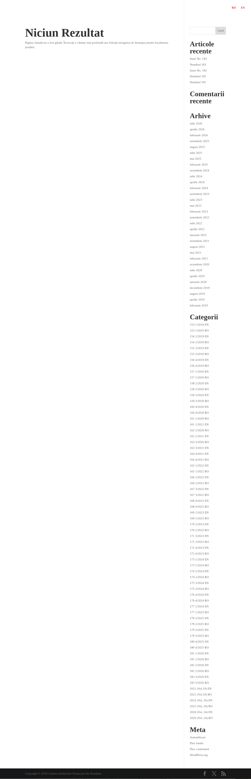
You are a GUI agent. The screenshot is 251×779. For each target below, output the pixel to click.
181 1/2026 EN (199, 653)
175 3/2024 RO (199, 588)
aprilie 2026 (197, 129)
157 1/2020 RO (199, 377)
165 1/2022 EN (199, 465)
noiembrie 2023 (199, 193)
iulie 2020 (196, 270)
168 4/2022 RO (199, 506)
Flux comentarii (199, 749)
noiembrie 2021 (199, 240)
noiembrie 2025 (199, 141)
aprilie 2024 (197, 182)
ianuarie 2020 (198, 282)
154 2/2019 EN (199, 336)
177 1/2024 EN (199, 606)
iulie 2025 (196, 152)
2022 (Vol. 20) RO (201, 706)
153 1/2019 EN (199, 324)
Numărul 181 (198, 82)
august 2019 (197, 293)
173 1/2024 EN (199, 559)
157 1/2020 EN (199, 371)
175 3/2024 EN (199, 582)
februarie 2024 (199, 188)
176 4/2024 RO (199, 600)
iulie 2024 (196, 176)
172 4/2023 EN (199, 547)
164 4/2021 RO (199, 459)
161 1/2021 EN (199, 424)
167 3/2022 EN (199, 489)
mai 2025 (195, 158)
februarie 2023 (199, 211)
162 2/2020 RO (199, 430)
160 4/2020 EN (199, 406)
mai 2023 (195, 205)
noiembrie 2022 (199, 217)
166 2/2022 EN (199, 477)
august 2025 (197, 147)
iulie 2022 (196, 223)
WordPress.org (199, 754)
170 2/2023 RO (199, 530)
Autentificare (198, 737)
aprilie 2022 (197, 229)
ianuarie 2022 (198, 235)
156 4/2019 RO (199, 365)
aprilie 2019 (197, 299)
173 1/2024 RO (199, 565)
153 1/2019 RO (199, 330)
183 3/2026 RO (199, 682)
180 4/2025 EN (199, 641)
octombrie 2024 (199, 170)
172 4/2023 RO (199, 553)
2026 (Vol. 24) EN (201, 712)
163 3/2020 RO (199, 442)
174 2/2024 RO (199, 577)
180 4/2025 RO (199, 647)
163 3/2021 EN (199, 447)
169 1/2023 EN (199, 512)
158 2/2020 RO (199, 389)
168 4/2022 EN (199, 500)
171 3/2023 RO (199, 541)
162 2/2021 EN (199, 436)
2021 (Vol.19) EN (201, 688)
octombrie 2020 (199, 264)
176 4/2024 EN (199, 594)
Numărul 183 (198, 64)
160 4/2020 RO (199, 412)
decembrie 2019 (200, 287)
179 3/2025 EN (199, 629)
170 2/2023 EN (199, 524)
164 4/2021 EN (199, 453)
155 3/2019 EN (199, 348)
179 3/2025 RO (199, 635)
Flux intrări (196, 743)
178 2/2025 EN (199, 618)
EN (243, 7)
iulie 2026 (196, 123)
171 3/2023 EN (199, 536)
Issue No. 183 (198, 58)
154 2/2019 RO (199, 342)
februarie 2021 (199, 258)
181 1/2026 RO (199, 659)
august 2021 (197, 246)
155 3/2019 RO (199, 354)
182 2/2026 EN (199, 665)
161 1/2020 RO (199, 418)
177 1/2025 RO (199, 612)
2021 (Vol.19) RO (201, 694)
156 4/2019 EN (199, 359)
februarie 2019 (199, 305)
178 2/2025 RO (199, 624)
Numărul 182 (198, 76)
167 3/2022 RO (199, 494)
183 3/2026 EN (199, 676)
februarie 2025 (199, 164)
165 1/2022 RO (199, 471)
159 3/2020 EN (199, 395)
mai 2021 (195, 252)
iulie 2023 (196, 199)
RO (234, 7)
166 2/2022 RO (199, 483)
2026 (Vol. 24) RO (201, 718)
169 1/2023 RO (199, 518)
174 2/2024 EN (199, 571)
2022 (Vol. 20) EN (201, 700)
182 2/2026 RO (199, 671)
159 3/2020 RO (199, 401)
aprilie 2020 (197, 276)
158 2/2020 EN (199, 383)
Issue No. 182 (198, 70)
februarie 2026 (199, 135)
